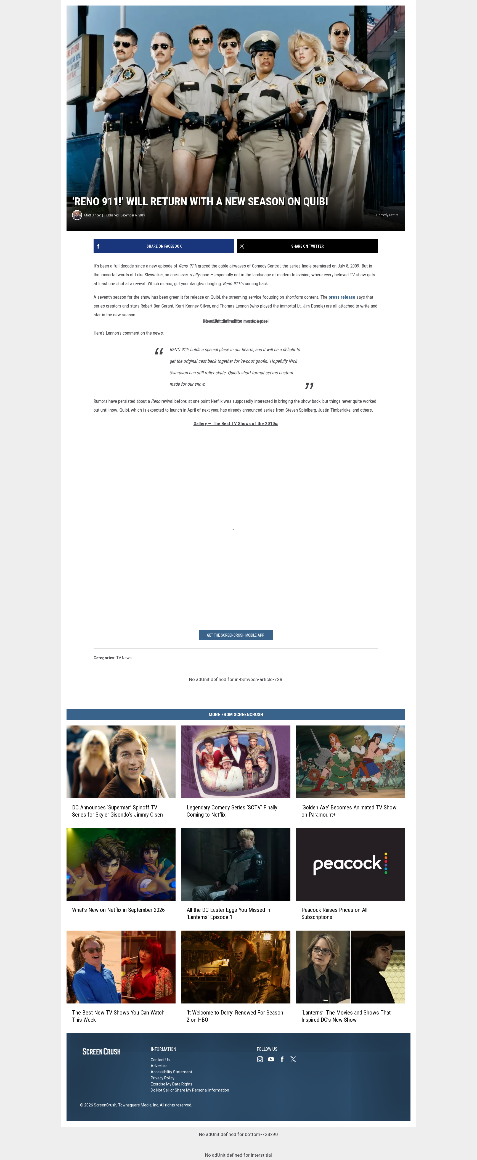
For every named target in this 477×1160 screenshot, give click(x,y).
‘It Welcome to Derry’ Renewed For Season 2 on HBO (235, 1016)
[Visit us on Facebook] (284, 1059)
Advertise (159, 1066)
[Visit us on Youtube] (273, 1059)
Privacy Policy (162, 1078)
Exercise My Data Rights (171, 1084)
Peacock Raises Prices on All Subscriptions (334, 913)
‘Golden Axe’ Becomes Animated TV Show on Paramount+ (348, 811)
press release (341, 297)
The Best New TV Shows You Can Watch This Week (118, 1016)
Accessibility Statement (171, 1072)
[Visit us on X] (295, 1059)
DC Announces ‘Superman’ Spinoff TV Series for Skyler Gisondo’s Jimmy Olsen (117, 811)
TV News (124, 658)
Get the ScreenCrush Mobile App (235, 635)
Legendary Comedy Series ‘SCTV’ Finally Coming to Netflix (232, 811)
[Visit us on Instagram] (262, 1059)
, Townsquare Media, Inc (137, 1105)
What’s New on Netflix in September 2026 (118, 910)
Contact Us (160, 1060)
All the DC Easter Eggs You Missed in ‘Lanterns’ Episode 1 (228, 913)
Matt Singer (92, 215)
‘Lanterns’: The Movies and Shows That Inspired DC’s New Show (346, 1016)
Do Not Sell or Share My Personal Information (190, 1090)
